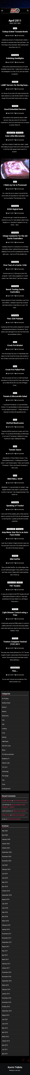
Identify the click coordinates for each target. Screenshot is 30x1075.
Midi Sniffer (15, 559)
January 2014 (6, 1041)
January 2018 (6, 929)
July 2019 (5, 873)
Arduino (4, 711)
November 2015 (6, 1002)
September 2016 (7, 981)
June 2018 (5, 908)
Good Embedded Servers (15, 109)
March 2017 (5, 959)
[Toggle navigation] (2, 11)
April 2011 (5, 1054)
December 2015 (6, 998)
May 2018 (5, 912)
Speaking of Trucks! (15, 505)
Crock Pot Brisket (15, 345)
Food (15, 28)
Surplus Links (11, 132)
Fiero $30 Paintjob (15, 319)
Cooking (4, 728)
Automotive (5, 716)
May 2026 (5, 831)
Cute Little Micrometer (15, 136)
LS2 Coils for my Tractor (20, 800)
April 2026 (5, 835)
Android (4, 707)
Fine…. (15, 671)
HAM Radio (5, 741)
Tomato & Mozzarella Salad (15, 396)
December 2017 (6, 933)
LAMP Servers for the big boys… (15, 85)
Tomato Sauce (15, 450)
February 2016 (6, 989)
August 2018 (5, 899)
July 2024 (5, 865)
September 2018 (7, 895)
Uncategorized (15, 667)
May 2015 (5, 1028)
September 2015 (7, 1011)
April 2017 (5, 955)
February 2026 (6, 839)
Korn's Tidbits (15, 1067)
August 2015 (5, 1015)
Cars (15, 181)
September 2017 (7, 942)
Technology (5, 771)
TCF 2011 (15, 81)
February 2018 (6, 925)
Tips (3, 780)
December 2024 (6, 856)
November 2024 (6, 861)
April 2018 (5, 916)
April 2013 (5, 1045)
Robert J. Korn (6, 815)
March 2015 (5, 1036)
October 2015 (6, 1006)
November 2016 (6, 976)
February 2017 (6, 963)
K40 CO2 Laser (6, 746)
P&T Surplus (15, 586)
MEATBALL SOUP (15, 479)
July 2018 (5, 903)
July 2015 (5, 1019)
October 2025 (6, 848)
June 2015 (5, 1024)
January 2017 (6, 968)
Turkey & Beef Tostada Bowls (15, 31)
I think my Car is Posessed (15, 185)
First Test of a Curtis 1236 (15, 265)
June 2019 (5, 878)
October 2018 (6, 891)
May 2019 (5, 882)
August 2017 (5, 946)
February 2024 (6, 869)
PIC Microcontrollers (8, 754)
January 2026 (6, 843)
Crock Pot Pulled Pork (15, 369)
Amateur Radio (6, 703)
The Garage (15, 55)
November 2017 (6, 938)
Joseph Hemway (6, 800)
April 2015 (5, 1032)
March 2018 (5, 921)
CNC (3, 724)
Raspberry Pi (5, 758)
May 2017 (5, 951)
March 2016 (5, 985)
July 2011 (5, 1049)
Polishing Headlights (15, 58)
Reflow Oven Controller (19, 811)
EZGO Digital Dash (15, 209)
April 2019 (5, 886)
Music (4, 750)
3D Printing (5, 698)
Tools (3, 784)
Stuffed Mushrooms (15, 423)
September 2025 (7, 852)
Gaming (4, 737)
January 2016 (6, 994)
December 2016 (6, 972)
